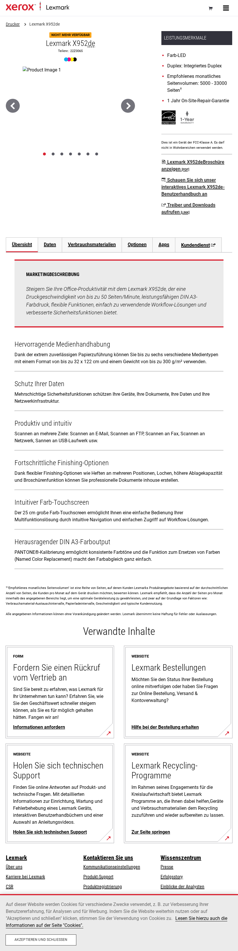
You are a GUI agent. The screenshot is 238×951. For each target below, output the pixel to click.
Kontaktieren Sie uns (108, 857)
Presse (167, 867)
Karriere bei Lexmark (25, 877)
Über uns (14, 867)
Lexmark (16, 857)
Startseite (76, 7)
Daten (50, 244)
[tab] (44, 154)
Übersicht (22, 244)
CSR (9, 886)
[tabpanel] (119, 415)
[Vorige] (13, 106)
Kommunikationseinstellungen (111, 867)
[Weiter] (128, 106)
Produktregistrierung (102, 886)
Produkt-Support (98, 877)
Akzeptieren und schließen (41, 940)
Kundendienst (195, 245)
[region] (119, 922)
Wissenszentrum (181, 857)
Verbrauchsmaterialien (92, 244)
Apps (163, 244)
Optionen (137, 244)
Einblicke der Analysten (182, 886)
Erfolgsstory (172, 877)
